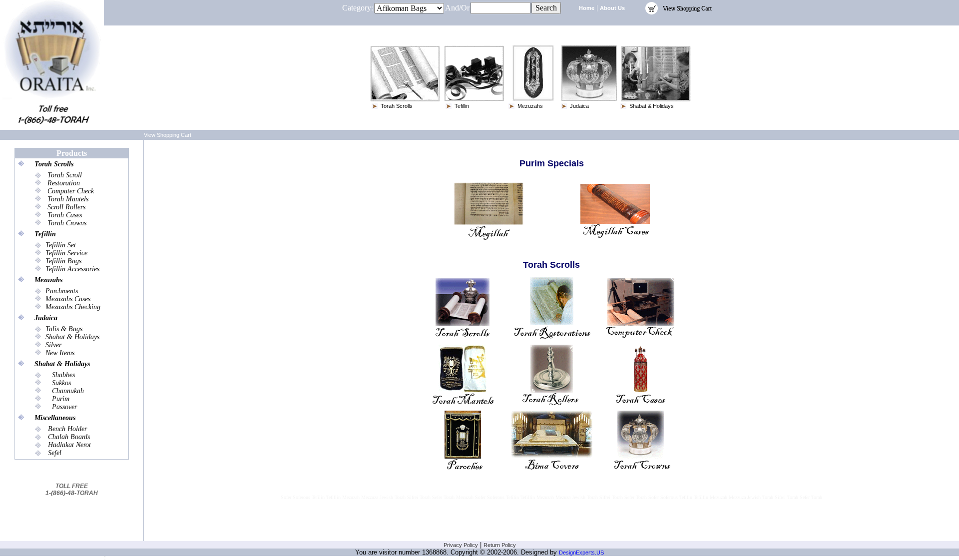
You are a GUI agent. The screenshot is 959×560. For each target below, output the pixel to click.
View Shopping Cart (167, 135)
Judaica (45, 318)
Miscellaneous (54, 418)
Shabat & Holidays (62, 364)
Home (586, 8)
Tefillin (45, 234)
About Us (612, 8)
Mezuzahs (48, 280)
